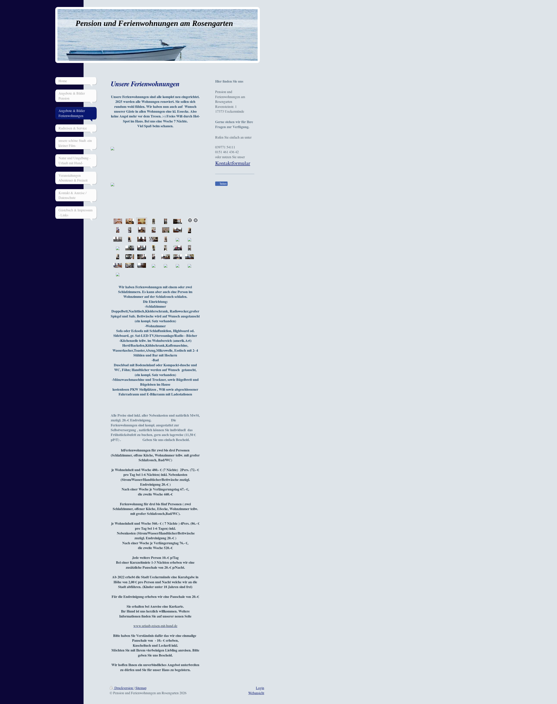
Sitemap (140, 687)
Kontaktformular (232, 162)
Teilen (223, 183)
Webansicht (256, 692)
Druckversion (124, 687)
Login (260, 687)
